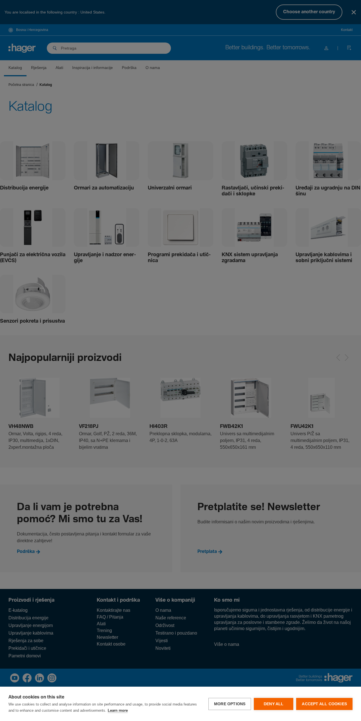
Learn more (118, 711)
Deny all (274, 704)
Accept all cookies (324, 704)
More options (229, 704)
